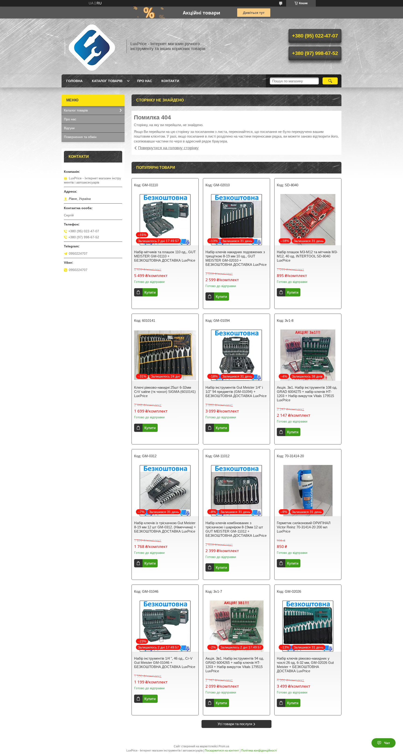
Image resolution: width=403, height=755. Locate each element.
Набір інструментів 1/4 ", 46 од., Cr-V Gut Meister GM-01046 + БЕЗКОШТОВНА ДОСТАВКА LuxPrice (164, 662)
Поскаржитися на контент (222, 750)
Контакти (170, 81)
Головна (74, 81)
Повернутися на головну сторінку (168, 148)
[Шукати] (330, 80)
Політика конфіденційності (259, 750)
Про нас (144, 81)
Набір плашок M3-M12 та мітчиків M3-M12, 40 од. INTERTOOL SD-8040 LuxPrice (307, 256)
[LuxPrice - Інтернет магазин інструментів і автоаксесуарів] (92, 46)
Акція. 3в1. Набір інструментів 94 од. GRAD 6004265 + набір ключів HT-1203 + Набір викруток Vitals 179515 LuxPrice (234, 664)
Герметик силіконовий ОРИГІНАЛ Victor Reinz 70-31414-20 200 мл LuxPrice (303, 527)
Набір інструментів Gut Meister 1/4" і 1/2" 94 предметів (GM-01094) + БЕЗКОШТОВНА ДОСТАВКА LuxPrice (236, 391)
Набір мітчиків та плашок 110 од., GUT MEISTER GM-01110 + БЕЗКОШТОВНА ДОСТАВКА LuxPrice (165, 256)
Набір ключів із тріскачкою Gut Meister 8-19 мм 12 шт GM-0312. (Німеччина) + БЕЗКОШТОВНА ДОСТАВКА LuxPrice (165, 527)
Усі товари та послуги (235, 724)
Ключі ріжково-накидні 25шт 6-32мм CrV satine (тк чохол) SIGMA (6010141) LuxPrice (165, 391)
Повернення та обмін (80, 137)
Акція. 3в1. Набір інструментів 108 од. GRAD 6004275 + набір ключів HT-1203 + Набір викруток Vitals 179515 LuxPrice (307, 393)
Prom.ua (224, 746)
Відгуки (69, 128)
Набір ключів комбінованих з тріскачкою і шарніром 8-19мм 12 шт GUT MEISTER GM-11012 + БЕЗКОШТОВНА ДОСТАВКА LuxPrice (236, 529)
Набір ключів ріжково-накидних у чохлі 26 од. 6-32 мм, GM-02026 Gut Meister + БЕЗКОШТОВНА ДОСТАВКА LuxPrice (305, 664)
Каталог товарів (107, 81)
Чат (387, 743)
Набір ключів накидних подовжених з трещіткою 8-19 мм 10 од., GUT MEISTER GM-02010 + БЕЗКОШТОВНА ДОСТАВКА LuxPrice (236, 258)
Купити (150, 292)
